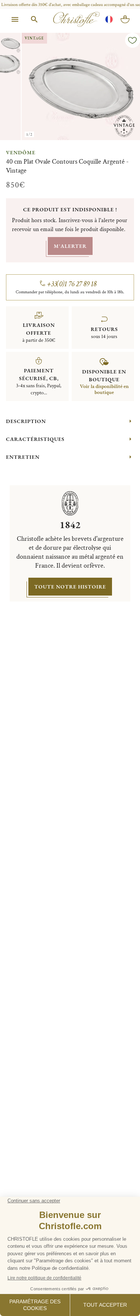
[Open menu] (14, 19)
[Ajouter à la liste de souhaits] (132, 40)
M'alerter (70, 246)
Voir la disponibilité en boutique (104, 389)
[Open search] (34, 19)
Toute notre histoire (70, 586)
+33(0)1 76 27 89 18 (71, 284)
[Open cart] (125, 19)
